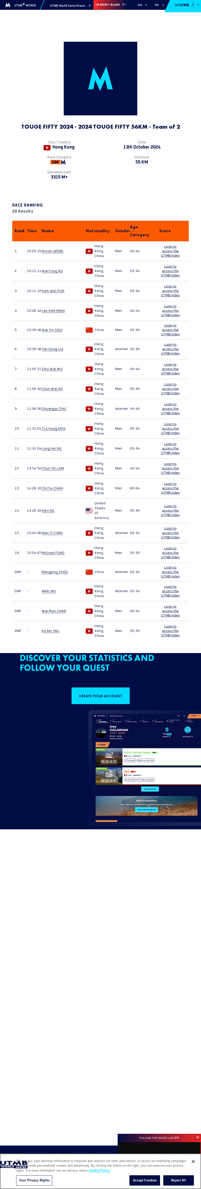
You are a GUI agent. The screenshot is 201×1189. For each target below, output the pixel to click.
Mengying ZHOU (55, 572)
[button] (70, 5)
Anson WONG (52, 251)
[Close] (193, 1161)
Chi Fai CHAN (52, 488)
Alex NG (48, 510)
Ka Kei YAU (50, 631)
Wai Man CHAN (54, 611)
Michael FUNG (53, 553)
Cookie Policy (99, 1170)
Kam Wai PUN (53, 291)
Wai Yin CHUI (52, 330)
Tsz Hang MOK (53, 428)
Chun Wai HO (52, 389)
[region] (100, 1171)
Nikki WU (49, 591)
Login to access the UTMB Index (170, 251)
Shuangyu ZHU (54, 408)
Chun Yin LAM (53, 468)
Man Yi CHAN (52, 533)
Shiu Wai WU (52, 369)
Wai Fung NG (52, 271)
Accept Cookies (145, 1180)
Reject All (178, 1180)
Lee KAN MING (53, 311)
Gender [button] (120, 230)
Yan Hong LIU (52, 349)
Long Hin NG (52, 448)
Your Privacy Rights (34, 1180)
